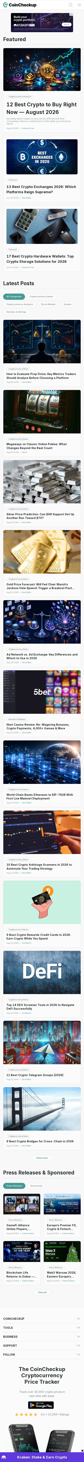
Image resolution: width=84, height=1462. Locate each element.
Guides (67, 304)
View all (42, 1292)
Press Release (14, 1185)
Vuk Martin (26, 943)
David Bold (26, 198)
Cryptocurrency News (41, 296)
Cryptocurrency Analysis (19, 304)
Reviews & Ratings (16, 312)
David (24, 452)
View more (42, 1158)
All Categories (14, 296)
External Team (28, 1233)
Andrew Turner (28, 128)
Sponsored (36, 1185)
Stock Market (48, 304)
